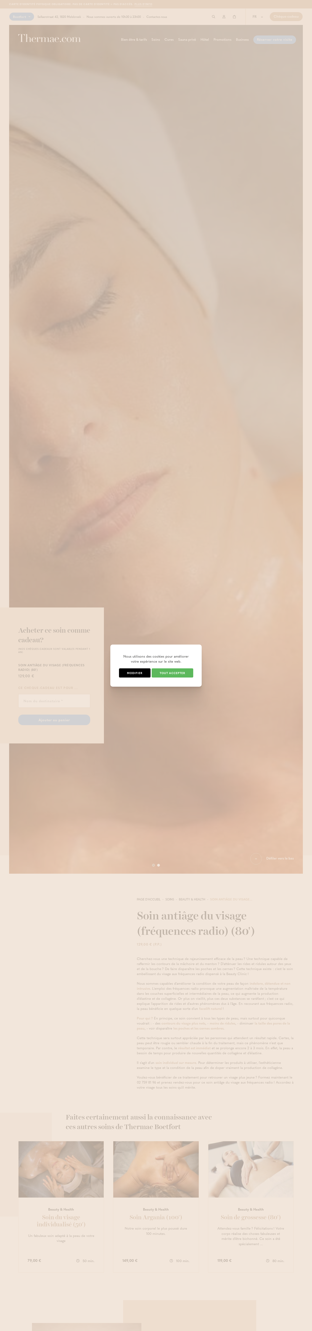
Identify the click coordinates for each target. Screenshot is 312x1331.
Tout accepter (172, 673)
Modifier (135, 673)
